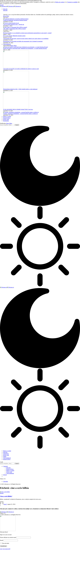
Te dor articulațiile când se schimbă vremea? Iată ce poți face (18, 109)
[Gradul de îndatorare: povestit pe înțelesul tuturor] (15, 18)
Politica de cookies (59, 2)
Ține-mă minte (5, 543)
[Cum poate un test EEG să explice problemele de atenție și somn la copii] (16, 67)
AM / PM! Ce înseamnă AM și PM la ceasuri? (14, 28)
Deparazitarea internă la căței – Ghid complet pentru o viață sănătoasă (20, 89)
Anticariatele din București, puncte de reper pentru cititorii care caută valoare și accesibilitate (25, 38)
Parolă (1, 540)
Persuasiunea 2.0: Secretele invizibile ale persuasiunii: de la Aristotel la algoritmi (22, 41)
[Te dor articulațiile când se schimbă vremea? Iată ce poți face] (16, 108)
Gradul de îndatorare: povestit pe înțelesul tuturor (15, 20)
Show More (9, 123)
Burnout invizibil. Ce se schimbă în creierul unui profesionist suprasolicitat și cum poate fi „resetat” (27, 33)
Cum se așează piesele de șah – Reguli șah (13, 24)
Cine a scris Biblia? (6, 496)
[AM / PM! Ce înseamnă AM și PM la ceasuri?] (15, 27)
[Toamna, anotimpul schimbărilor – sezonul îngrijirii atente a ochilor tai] (21, 112)
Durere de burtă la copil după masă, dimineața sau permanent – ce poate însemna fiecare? (25, 48)
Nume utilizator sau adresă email (8, 537)
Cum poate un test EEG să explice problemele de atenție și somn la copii (21, 68)
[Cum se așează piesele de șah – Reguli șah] (11, 23)
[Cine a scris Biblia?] (5, 491)
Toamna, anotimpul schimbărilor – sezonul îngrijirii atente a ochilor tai (20, 113)
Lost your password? (5, 549)
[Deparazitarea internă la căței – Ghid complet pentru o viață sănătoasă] (16, 87)
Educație (5, 10)
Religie (2, 493)
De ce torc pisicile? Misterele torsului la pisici (14, 35)
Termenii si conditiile (72, 2)
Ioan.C (5, 504)
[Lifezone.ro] (10, 6)
